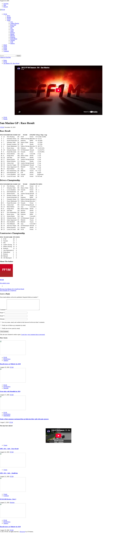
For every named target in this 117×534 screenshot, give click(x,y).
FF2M (5, 46)
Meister (12, 34)
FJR (11, 28)
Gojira (12, 29)
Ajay (11, 22)
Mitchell (12, 35)
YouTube (5, 3)
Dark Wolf (13, 25)
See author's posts (5, 283)
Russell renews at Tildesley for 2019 (10, 364)
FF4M (5, 49)
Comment (6, 51)
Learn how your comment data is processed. (33, 334)
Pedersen (12, 37)
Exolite (12, 26)
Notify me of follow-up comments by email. (14, 325)
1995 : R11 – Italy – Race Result (9, 448)
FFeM (5, 45)
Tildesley (5, 360)
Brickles (12, 502)
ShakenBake (13, 39)
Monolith (5, 388)
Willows (12, 43)
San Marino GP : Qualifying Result (12, 289)
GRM (11, 31)
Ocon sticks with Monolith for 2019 (10, 391)
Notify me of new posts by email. (11, 328)
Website (2, 319)
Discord (5, 6)
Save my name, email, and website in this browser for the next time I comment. (23, 322)
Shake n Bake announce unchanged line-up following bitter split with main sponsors (24, 419)
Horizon (12, 32)
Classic (5, 445)
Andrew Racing (14, 23)
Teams (8, 20)
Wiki (4, 5)
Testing (9, 18)
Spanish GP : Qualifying (8, 290)
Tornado (12, 40)
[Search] (0, 54)
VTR (11, 42)
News (8, 15)
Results (9, 17)
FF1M (5, 14)
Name (2, 312)
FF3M (5, 48)
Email (2, 316)
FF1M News (6, 359)
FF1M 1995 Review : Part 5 (8, 499)
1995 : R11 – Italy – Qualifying (9, 473)
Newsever (22, 531)
